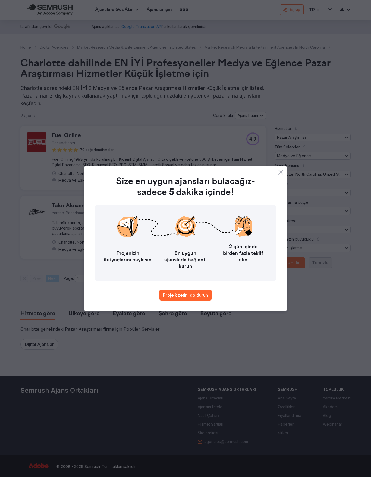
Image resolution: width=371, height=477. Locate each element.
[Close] (280, 172)
